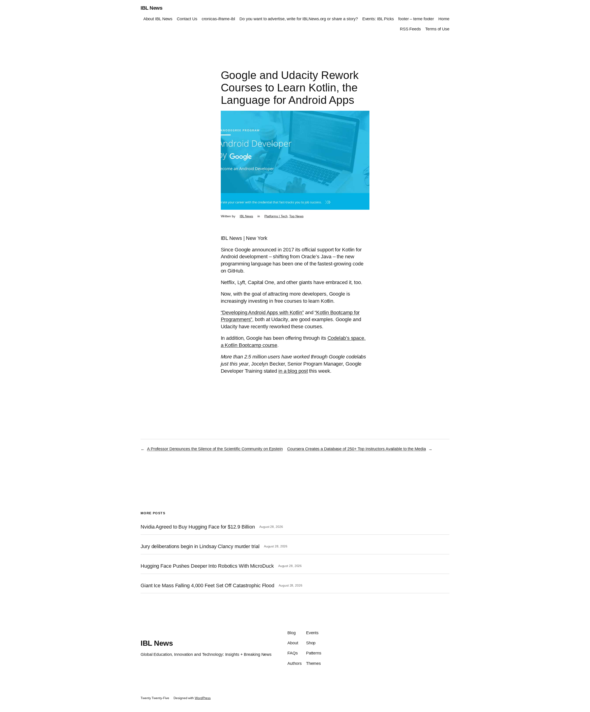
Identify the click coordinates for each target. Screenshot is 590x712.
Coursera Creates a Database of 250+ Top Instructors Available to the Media (356, 449)
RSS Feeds (410, 29)
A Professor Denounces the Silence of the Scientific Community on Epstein (215, 449)
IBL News (151, 8)
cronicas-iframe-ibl (218, 19)
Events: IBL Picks (378, 19)
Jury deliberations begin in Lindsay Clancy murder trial (200, 546)
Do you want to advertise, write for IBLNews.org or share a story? (298, 19)
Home (443, 19)
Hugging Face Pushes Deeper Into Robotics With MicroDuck (207, 566)
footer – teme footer (416, 19)
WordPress (203, 698)
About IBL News (158, 19)
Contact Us (187, 19)
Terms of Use (437, 29)
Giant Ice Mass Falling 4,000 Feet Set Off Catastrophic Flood (207, 585)
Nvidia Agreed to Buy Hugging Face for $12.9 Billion (198, 527)
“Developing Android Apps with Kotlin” (262, 312)
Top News (296, 216)
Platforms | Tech (275, 216)
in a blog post (293, 371)
